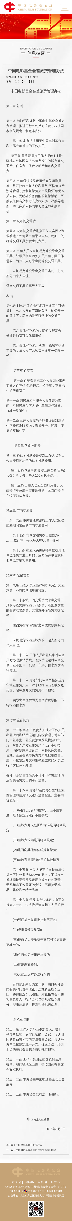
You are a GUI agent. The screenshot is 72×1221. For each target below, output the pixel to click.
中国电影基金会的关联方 (29, 1144)
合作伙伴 (42, 1182)
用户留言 (56, 1182)
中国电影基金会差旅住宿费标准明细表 (36, 1150)
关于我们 (16, 1182)
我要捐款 (29, 1182)
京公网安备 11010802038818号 (45, 1191)
